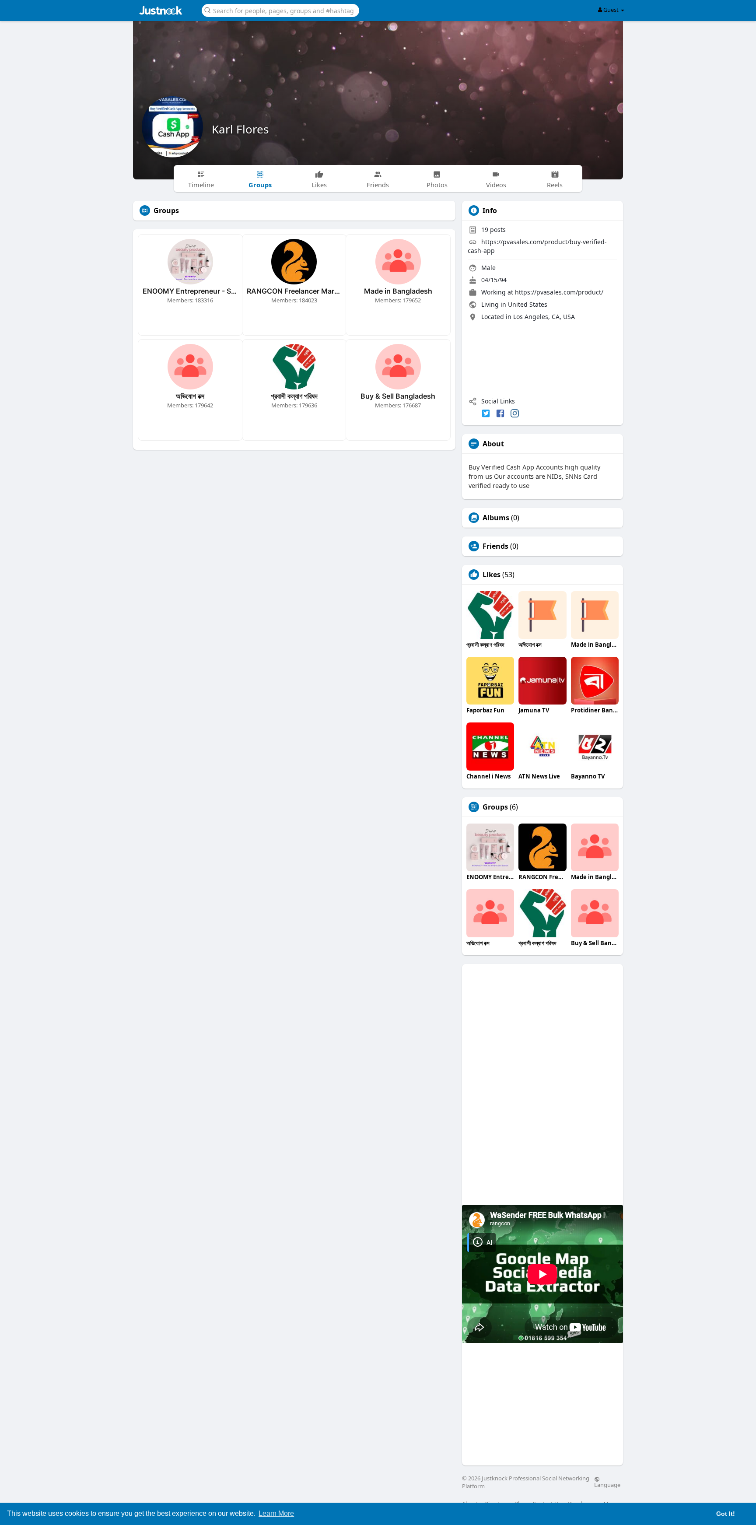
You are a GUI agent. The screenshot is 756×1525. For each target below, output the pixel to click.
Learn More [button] (276, 1513)
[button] (280, 10)
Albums (496, 517)
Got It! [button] (725, 1513)
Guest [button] (611, 10)
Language (607, 1484)
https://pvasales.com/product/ (559, 292)
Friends (495, 546)
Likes (491, 574)
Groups (495, 806)
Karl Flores (240, 129)
